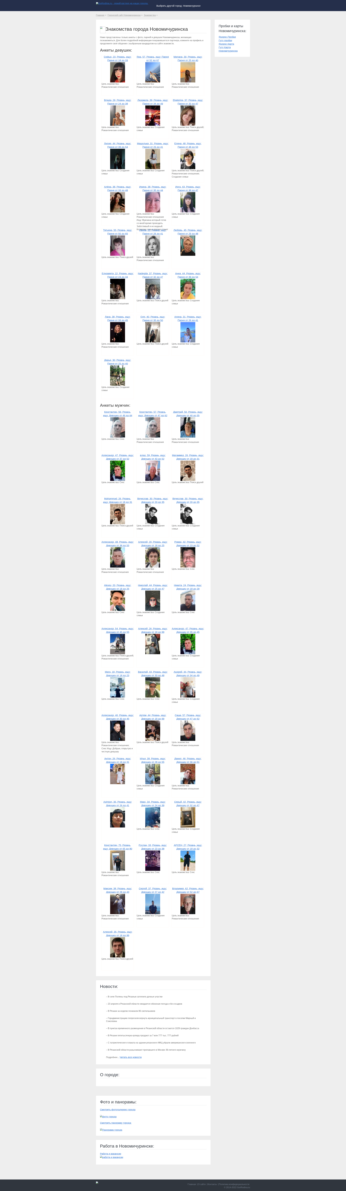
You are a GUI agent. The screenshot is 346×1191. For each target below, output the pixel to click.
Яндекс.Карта (226, 44)
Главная (192, 1184)
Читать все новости (131, 1057)
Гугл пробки (225, 40)
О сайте (202, 1184)
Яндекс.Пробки (227, 37)
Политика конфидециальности (234, 1184)
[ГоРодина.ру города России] (114, 1183)
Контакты (212, 1184)
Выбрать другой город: (178, 5)
